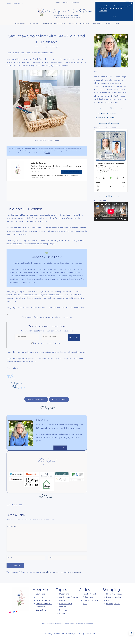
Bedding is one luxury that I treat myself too (43, 295)
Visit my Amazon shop (36, 399)
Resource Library (15, 3)
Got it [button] (114, 16)
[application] (110, 211)
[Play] (97, 219)
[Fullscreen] (125, 219)
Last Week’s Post (14, 505)
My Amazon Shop (114, 597)
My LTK (109, 600)
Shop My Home (113, 604)
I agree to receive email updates (47, 343)
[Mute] (122, 219)
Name (10, 558)
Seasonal (63, 610)
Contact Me (41, 610)
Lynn (43, 47)
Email (52, 558)
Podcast (75, 3)
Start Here (40, 594)
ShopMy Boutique (114, 594)
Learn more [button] (103, 10)
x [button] (131, 3)
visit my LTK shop (59, 399)
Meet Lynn (40, 597)
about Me (60, 448)
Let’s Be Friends (62, 3)
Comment (12, 526)
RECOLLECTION (105, 102)
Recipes (62, 613)
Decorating (64, 594)
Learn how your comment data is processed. (61, 572)
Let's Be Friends (43, 600)
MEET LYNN (115, 96)
